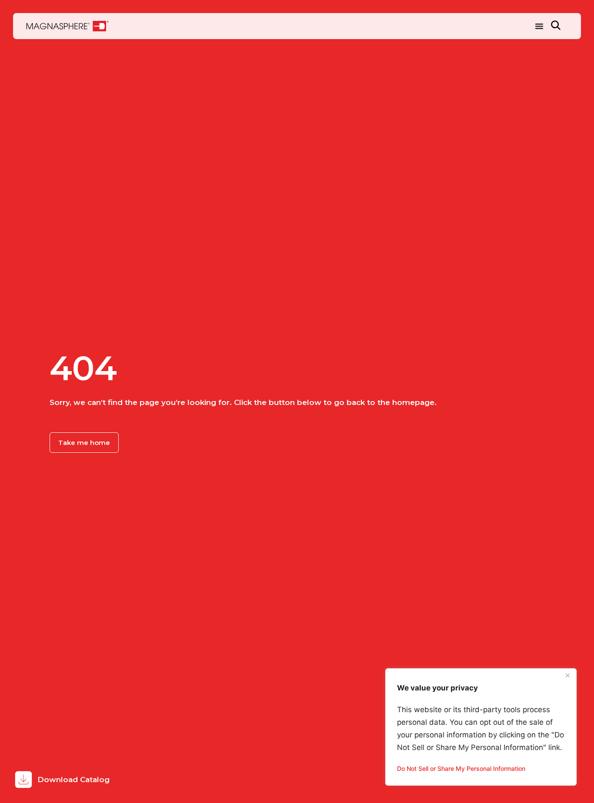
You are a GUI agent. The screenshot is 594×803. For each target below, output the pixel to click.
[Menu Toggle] (539, 26)
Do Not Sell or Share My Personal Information (461, 768)
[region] (481, 727)
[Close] (567, 675)
